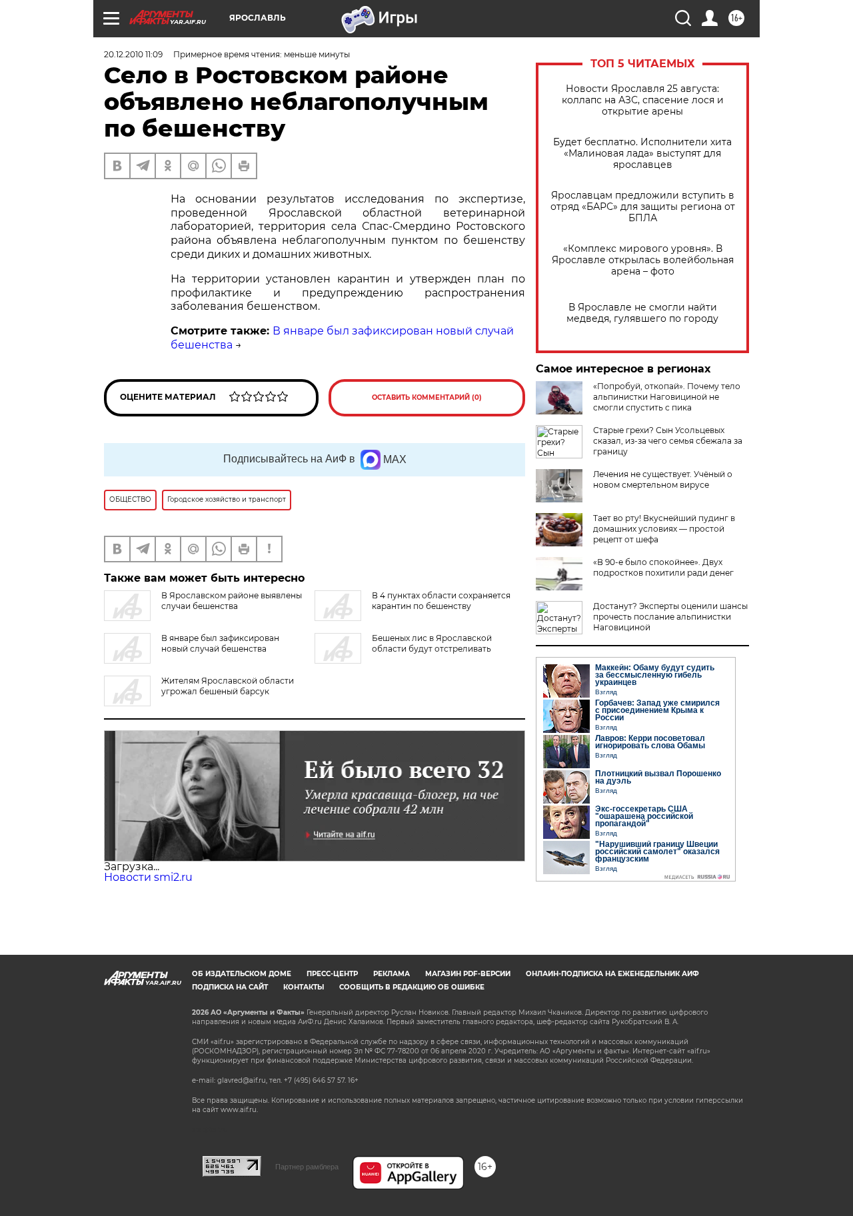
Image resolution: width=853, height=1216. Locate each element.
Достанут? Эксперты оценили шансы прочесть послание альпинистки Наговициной (670, 616)
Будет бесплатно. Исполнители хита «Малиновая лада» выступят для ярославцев (642, 154)
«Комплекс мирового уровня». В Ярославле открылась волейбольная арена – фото (643, 260)
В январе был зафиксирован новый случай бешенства (220, 643)
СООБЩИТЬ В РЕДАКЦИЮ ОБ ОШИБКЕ (411, 987)
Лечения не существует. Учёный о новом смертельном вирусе (662, 479)
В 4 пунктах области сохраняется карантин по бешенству (441, 600)
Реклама (391, 973)
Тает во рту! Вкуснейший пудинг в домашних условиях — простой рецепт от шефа (664, 528)
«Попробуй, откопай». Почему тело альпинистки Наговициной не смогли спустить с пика (666, 396)
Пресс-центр (332, 973)
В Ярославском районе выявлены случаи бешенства (231, 600)
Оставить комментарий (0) (427, 397)
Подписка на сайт (230, 987)
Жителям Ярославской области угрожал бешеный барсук (227, 686)
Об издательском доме (241, 973)
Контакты (303, 987)
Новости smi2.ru (148, 877)
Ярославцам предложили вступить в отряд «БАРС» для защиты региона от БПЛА (642, 207)
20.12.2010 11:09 (133, 54)
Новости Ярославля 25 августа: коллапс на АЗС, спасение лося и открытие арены (643, 100)
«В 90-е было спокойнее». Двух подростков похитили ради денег (663, 567)
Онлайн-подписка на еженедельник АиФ (612, 973)
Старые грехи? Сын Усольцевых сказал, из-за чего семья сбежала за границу (667, 440)
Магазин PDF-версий (467, 973)
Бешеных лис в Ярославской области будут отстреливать (432, 643)
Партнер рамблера (307, 1167)
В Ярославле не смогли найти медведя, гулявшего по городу (642, 313)
